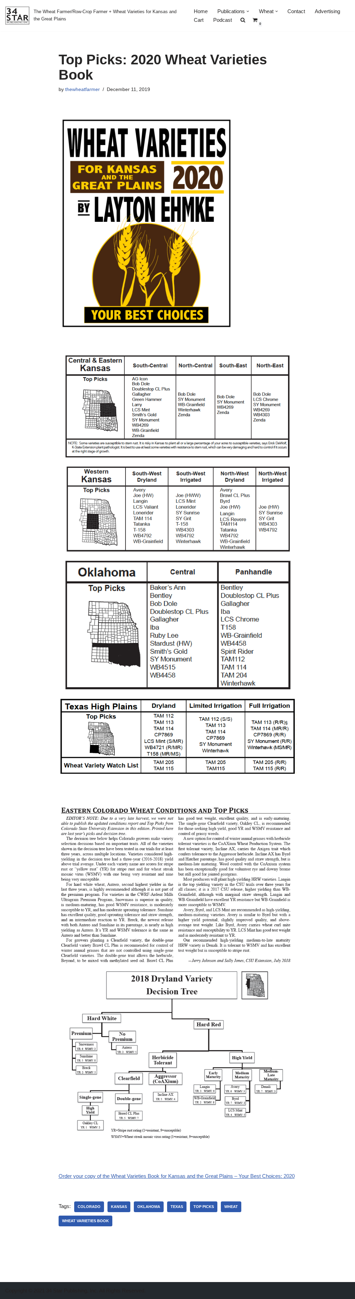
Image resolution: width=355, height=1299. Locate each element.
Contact (296, 11)
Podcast (222, 20)
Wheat (231, 1207)
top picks (203, 1207)
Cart (199, 20)
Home (201, 11)
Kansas (119, 1207)
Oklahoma (148, 1207)
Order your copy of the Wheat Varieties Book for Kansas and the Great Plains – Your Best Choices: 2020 (177, 1176)
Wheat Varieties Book (85, 1221)
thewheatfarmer (82, 89)
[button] (247, 11)
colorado (89, 1207)
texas (177, 1207)
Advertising (327, 11)
